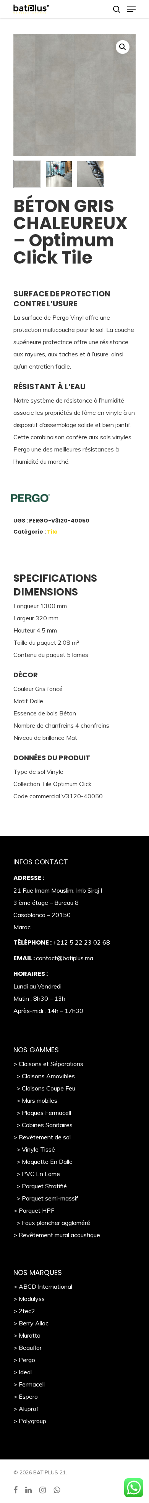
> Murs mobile (33, 1100)
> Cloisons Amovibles (44, 1076)
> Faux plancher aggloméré (51, 1222)
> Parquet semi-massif (45, 1198)
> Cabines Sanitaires (43, 1125)
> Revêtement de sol (42, 1137)
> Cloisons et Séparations (48, 1064)
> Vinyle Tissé (34, 1149)
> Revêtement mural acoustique (56, 1235)
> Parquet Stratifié (40, 1186)
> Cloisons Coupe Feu (44, 1088)
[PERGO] (65, 500)
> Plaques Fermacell (42, 1112)
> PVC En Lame (36, 1174)
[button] (123, 47)
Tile (52, 532)
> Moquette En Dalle (43, 1161)
